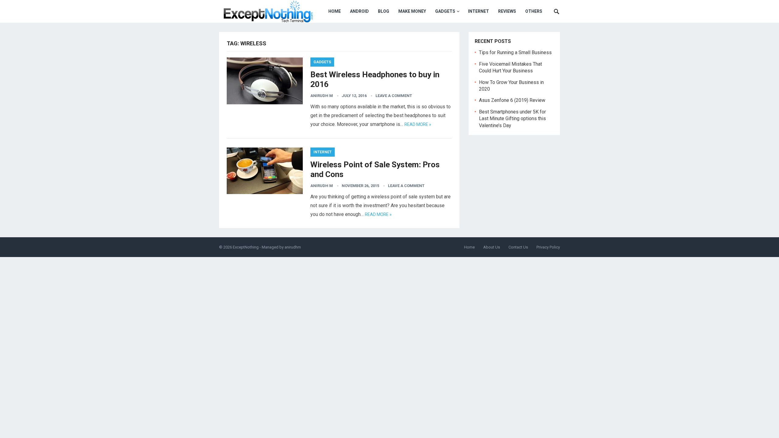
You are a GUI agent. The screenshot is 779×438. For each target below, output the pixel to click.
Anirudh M (321, 95)
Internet (478, 11)
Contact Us (518, 247)
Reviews (507, 11)
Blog (383, 11)
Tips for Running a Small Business (515, 52)
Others (533, 11)
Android (359, 11)
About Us (491, 247)
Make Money (412, 11)
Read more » (417, 124)
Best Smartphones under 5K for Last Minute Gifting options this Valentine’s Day (512, 118)
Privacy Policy (548, 247)
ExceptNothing (246, 247)
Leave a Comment (394, 95)
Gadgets (445, 11)
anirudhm (293, 247)
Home (334, 11)
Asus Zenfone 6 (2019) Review (512, 100)
